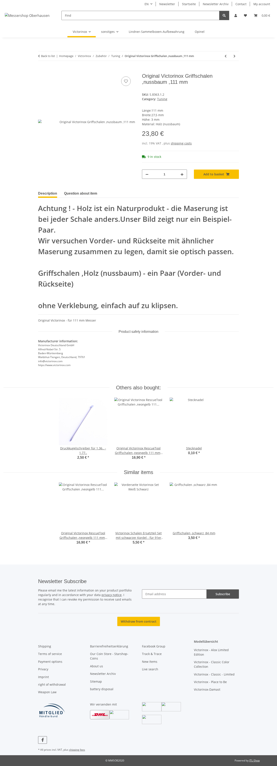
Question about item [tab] (80, 193)
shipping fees (77, 750)
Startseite (189, 4)
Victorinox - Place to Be (210, 682)
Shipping (44, 646)
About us (96, 666)
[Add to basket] (41, 70)
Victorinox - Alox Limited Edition (211, 652)
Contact (240, 4)
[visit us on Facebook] (42, 740)
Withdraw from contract (138, 621)
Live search (150, 669)
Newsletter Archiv (216, 4)
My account (261, 4)
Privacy (43, 669)
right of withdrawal (52, 684)
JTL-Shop (254, 760)
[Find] (224, 15)
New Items (149, 662)
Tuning (162, 99)
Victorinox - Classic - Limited (214, 674)
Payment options (50, 662)
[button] (235, 15)
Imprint (43, 677)
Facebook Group (153, 646)
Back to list (48, 56)
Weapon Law (47, 692)
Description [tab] (47, 193)
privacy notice (111, 595)
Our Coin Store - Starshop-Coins (109, 656)
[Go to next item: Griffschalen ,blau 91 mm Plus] (234, 56)
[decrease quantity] (147, 174)
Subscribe (223, 594)
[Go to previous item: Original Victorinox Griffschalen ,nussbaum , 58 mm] (225, 56)
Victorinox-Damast (207, 689)
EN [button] (147, 4)
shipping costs (181, 143)
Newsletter (167, 4)
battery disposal (101, 689)
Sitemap (96, 681)
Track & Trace (152, 654)
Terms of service (50, 654)
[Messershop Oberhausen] (27, 15)
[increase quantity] (182, 174)
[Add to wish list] (126, 81)
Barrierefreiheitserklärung (109, 646)
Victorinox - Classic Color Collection (211, 664)
